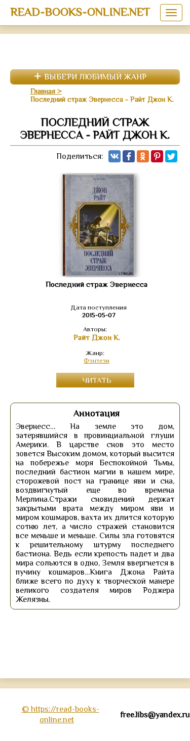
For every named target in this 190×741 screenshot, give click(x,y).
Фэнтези (96, 360)
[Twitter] (171, 156)
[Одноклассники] (143, 156)
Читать (96, 380)
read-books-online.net (80, 11)
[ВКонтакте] (114, 156)
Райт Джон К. (96, 337)
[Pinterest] (157, 156)
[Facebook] (129, 156)
